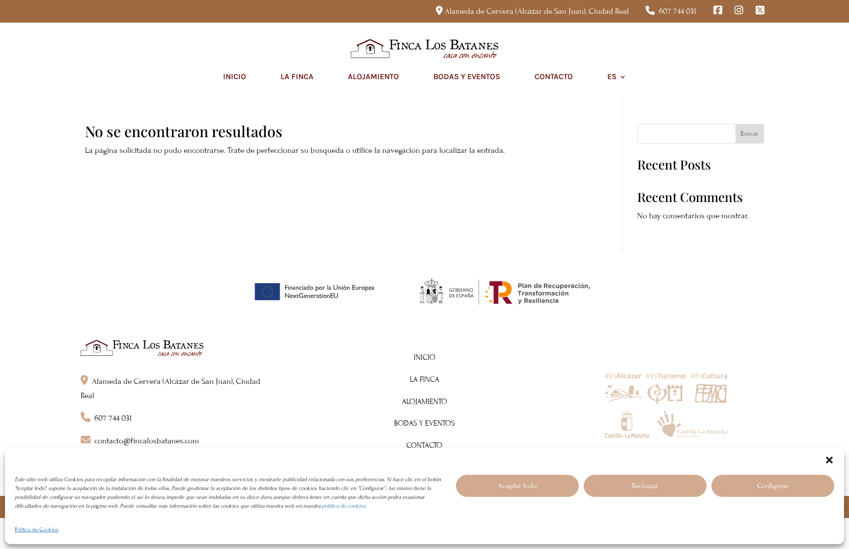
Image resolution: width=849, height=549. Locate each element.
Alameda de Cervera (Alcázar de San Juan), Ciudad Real (537, 11)
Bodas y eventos (466, 76)
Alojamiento (373, 76)
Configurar (773, 486)
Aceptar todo (517, 486)
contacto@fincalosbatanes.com (146, 441)
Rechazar (645, 486)
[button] (829, 460)
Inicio (234, 76)
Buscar (749, 134)
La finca (297, 76)
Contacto (554, 76)
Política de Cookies (36, 529)
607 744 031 (678, 11)
